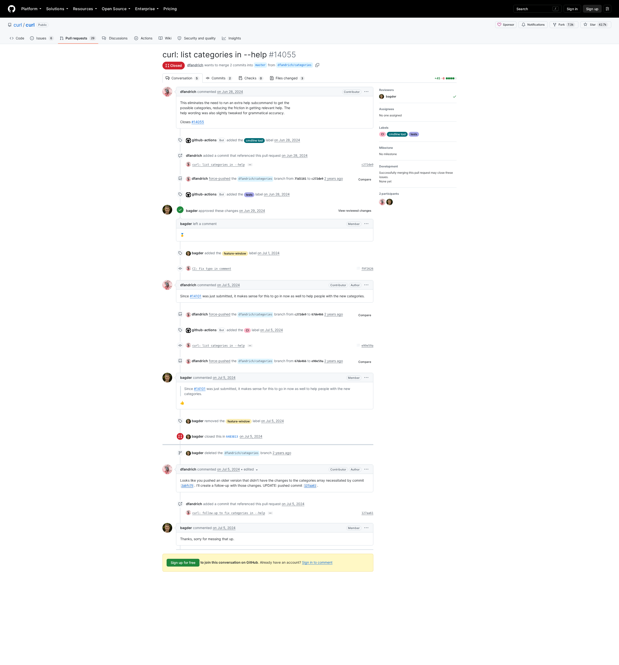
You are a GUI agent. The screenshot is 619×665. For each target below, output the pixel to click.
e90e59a (367, 345)
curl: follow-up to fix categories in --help (228, 513)
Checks (255, 78)
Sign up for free (183, 562)
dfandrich (195, 65)
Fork (566, 24)
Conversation (187, 78)
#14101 (195, 296)
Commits (224, 78)
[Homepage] (11, 9)
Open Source (114, 8)
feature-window (235, 253)
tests (249, 194)
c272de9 (367, 164)
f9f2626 (367, 268)
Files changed (292, 78)
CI (247, 330)
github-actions (204, 140)
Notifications (536, 24)
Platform (29, 8)
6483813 (232, 436)
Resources (83, 8)
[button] (366, 91)
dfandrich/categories (294, 65)
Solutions (55, 8)
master (260, 65)
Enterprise (145, 8)
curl (18, 25)
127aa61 (367, 513)
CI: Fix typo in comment (211, 268)
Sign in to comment (317, 562)
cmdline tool (254, 140)
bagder (192, 211)
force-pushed (219, 178)
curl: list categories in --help (218, 164)
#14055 (198, 122)
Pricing (170, 8)
